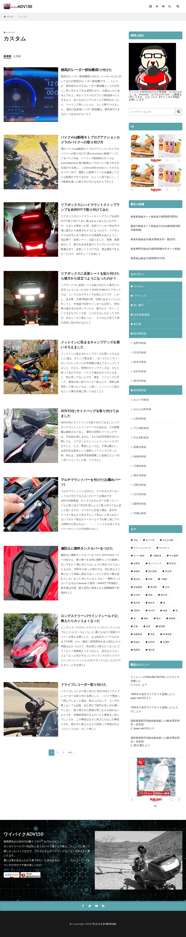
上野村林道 (140, 418)
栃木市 (164, 595)
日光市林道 (140, 352)
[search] (178, 111)
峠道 (150, 579)
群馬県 (162, 626)
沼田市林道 (140, 484)
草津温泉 (167, 634)
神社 (146, 618)
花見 (152, 634)
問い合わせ (12, 869)
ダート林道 (139, 555)
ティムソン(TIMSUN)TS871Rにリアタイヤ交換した (155, 678)
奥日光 (137, 579)
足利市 (151, 642)
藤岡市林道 (140, 503)
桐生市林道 (140, 475)
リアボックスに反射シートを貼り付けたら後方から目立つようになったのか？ (90, 275)
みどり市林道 (141, 399)
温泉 (165, 610)
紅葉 (136, 626)
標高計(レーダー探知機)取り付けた (86, 70)
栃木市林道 (140, 361)
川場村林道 (140, 465)
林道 (150, 595)
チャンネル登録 (169, 96)
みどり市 (150, 540)
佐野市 (137, 563)
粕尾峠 (172, 618)
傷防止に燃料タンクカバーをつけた (87, 548)
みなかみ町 (168, 540)
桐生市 (151, 602)
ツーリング (140, 295)
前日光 (172, 563)
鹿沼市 (151, 649)
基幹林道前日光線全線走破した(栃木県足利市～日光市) (155, 722)
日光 (167, 587)
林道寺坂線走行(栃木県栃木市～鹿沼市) (153, 239)
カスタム (23, 16)
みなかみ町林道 (142, 409)
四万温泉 (152, 571)
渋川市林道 (140, 494)
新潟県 (153, 587)
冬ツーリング (154, 563)
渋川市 (151, 610)
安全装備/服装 (142, 314)
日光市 (137, 595)
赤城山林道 (140, 513)
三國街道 (157, 555)
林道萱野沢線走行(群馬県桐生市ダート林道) (155, 248)
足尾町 (166, 642)
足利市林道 (140, 371)
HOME (10, 16)
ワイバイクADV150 (104, 923)
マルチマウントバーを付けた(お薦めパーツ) (91, 482)
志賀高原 (138, 587)
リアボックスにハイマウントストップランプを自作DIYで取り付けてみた (90, 207)
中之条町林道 (141, 437)
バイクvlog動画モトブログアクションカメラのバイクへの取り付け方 (90, 139)
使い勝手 (139, 305)
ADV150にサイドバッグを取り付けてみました (90, 413)
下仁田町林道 (141, 427)
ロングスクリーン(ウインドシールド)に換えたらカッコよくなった (90, 618)
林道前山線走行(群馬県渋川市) (148, 258)
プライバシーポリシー (32, 869)
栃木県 (137, 602)
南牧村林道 (140, 456)
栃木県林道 (140, 333)
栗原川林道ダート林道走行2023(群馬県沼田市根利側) (155, 227)
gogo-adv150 (138, 697)
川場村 (164, 579)
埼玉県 (168, 571)
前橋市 (137, 571)
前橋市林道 (140, 446)
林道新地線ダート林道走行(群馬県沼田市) (154, 216)
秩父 (158, 618)
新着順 (7, 56)
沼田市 (137, 610)
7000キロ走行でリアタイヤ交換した (151, 694)
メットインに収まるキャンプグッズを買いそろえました (90, 344)
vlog (136, 540)
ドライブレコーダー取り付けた (84, 684)
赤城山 (137, 642)
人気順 (17, 56)
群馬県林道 (140, 390)
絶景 (148, 626)
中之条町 (173, 555)
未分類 (137, 323)
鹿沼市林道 (140, 380)
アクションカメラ (142, 547)
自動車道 (138, 634)
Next (70, 752)
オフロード (164, 547)
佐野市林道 (140, 342)
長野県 (137, 649)
